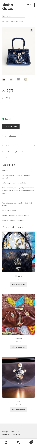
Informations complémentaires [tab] (13, 152)
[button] (31, 30)
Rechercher (18, 442)
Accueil (7, 22)
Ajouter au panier (11, 126)
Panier (28, 440)
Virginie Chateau (7, 7)
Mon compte (6, 442)
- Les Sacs (14, 22)
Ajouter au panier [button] (18, 284)
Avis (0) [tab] (4, 158)
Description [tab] (6, 146)
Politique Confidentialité (11, 434)
